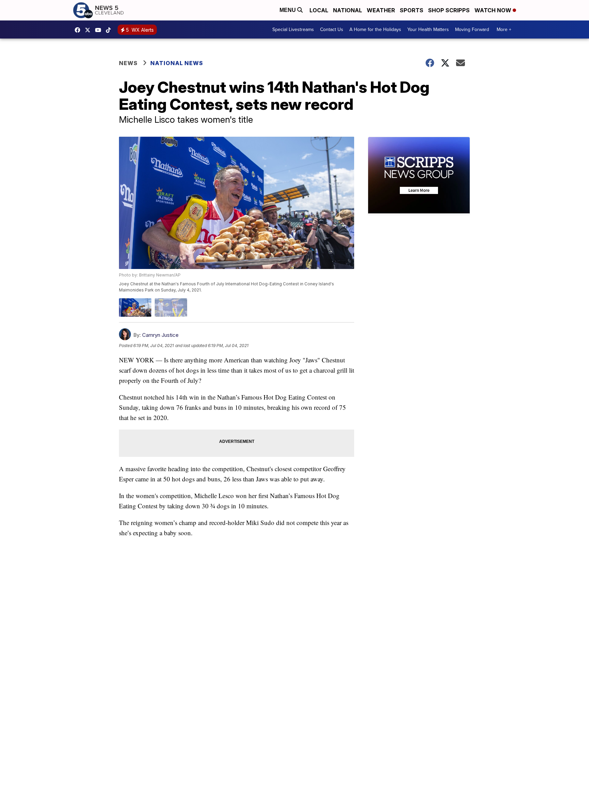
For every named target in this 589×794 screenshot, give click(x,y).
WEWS (89, 30)
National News (176, 63)
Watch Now (493, 10)
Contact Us (331, 29)
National (347, 10)
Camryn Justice (160, 335)
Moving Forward (472, 29)
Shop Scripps (449, 10)
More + (504, 29)
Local (318, 10)
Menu (288, 10)
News (128, 63)
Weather (381, 10)
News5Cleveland (79, 30)
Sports (411, 10)
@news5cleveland (110, 30)
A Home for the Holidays (375, 29)
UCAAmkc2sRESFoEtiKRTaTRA (100, 30)
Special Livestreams (293, 29)
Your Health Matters (428, 29)
